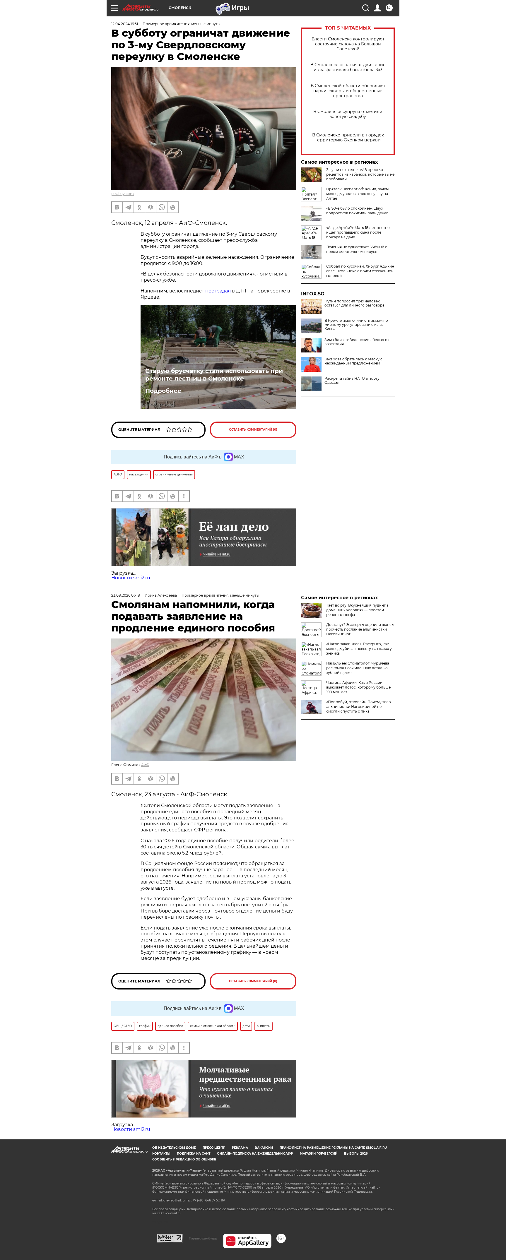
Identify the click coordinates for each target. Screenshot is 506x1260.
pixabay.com (122, 193)
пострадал (218, 291)
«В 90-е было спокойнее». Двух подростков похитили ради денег (357, 210)
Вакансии (264, 1148)
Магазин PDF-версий (318, 1153)
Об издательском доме (174, 1148)
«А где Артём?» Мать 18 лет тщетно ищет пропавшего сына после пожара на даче (358, 232)
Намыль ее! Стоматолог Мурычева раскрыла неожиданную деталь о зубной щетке (357, 668)
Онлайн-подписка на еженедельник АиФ (255, 1153)
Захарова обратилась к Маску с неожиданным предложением (353, 361)
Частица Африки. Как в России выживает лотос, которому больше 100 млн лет (358, 687)
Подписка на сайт (193, 1153)
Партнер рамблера (203, 1238)
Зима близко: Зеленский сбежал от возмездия (356, 342)
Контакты (161, 1153)
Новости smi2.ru (130, 578)
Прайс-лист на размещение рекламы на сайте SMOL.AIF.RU (333, 1148)
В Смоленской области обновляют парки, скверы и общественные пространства (348, 90)
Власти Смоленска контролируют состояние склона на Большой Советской (348, 44)
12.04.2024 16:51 (124, 24)
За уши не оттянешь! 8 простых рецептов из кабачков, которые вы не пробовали (360, 174)
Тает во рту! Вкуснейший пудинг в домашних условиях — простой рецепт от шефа (357, 610)
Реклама (240, 1148)
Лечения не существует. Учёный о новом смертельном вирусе (356, 249)
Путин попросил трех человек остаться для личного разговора (354, 303)
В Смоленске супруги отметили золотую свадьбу (347, 114)
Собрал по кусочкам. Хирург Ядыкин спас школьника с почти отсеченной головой (360, 271)
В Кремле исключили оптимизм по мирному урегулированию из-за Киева (356, 325)
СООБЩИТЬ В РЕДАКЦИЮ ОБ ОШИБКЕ (184, 1159)
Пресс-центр (214, 1148)
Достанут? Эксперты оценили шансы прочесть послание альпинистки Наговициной (360, 629)
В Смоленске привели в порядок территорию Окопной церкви (348, 138)
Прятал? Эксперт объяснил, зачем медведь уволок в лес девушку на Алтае (357, 194)
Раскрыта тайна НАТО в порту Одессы (352, 380)
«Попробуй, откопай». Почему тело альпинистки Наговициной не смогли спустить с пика (358, 706)
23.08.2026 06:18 (125, 595)
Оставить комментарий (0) (253, 430)
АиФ (145, 765)
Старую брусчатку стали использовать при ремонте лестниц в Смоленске (214, 374)
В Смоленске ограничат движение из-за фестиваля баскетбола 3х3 (348, 67)
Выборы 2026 (355, 1153)
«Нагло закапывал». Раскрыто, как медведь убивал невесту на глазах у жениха (359, 648)
